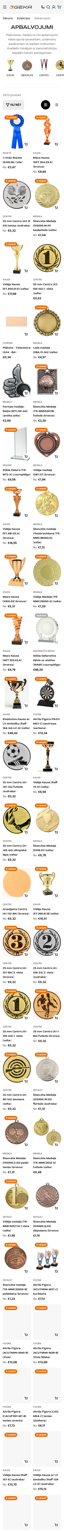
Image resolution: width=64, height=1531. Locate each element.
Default (38, 1090)
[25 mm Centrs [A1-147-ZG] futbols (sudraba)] (17, 756)
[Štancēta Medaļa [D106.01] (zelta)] (47, 819)
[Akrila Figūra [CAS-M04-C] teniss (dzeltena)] (47, 1385)
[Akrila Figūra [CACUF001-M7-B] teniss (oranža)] (17, 1385)
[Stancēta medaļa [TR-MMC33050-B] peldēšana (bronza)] (17, 1259)
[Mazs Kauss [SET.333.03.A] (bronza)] (17, 629)
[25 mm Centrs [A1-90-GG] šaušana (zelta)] (17, 1068)
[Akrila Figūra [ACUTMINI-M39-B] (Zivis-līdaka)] (47, 1322)
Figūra (37, 714)
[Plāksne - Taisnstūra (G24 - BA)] (17, 321)
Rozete (7, 153)
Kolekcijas (23, 18)
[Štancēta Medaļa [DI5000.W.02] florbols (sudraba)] (47, 1068)
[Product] (17, 1512)
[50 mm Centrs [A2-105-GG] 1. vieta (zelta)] (47, 258)
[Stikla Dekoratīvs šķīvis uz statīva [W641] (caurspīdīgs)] (47, 629)
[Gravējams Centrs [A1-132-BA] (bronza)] (17, 883)
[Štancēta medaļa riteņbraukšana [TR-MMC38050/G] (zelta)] (47, 503)
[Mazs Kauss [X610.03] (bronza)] (17, 570)
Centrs (7, 216)
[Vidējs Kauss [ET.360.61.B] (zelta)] (47, 883)
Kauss (36, 153)
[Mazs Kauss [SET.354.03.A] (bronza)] (47, 131)
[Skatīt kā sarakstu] (56, 105)
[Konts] (54, 7)
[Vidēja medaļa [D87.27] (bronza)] (47, 444)
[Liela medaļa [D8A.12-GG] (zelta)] (47, 321)
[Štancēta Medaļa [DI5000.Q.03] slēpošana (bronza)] (47, 1195)
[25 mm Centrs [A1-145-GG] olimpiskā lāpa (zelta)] (17, 819)
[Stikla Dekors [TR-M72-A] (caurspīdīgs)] (17, 444)
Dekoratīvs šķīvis (44, 651)
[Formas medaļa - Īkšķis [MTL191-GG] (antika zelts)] (17, 380)
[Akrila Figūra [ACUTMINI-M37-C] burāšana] (47, 1259)
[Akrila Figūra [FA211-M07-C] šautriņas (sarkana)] (47, 693)
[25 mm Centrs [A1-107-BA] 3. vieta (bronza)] (17, 942)
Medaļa (37, 216)
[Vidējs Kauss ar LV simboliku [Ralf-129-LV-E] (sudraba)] (47, 1449)
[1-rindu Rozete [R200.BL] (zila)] (17, 131)
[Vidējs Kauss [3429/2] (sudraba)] (47, 1512)
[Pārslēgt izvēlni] (5, 7)
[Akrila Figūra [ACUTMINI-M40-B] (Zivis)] (17, 1322)
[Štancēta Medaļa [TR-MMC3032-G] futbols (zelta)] (47, 1132)
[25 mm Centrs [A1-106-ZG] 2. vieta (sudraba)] (47, 942)
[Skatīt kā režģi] (45, 105)
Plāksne (8, 343)
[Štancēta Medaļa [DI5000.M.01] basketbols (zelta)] (47, 195)
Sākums (8, 18)
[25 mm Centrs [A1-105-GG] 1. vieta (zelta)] (17, 1005)
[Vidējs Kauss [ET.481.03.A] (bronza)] (17, 503)
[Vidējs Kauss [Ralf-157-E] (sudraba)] (17, 1449)
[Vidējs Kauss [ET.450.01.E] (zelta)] (17, 258)
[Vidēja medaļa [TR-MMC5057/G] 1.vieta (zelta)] (17, 1195)
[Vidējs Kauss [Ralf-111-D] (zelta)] (47, 756)
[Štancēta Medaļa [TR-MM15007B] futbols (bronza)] (47, 380)
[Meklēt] (48, 7)
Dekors (7, 465)
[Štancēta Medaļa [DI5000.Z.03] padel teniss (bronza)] (17, 1132)
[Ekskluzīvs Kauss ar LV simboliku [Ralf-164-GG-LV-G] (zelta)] (17, 693)
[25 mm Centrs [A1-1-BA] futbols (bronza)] (47, 1005)
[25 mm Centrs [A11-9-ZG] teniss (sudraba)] (17, 195)
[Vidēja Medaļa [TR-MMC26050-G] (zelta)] (47, 570)
